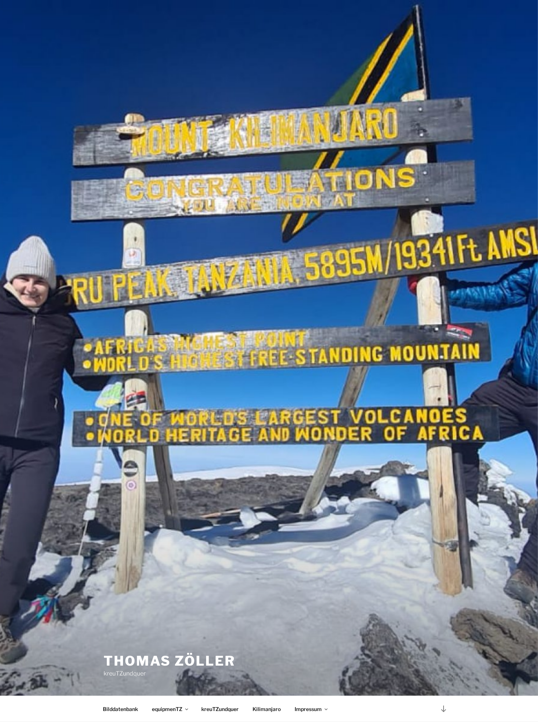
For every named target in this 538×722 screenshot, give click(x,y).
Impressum (308, 709)
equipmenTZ (167, 709)
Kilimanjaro (267, 709)
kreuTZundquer (220, 709)
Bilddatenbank (120, 709)
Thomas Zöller (169, 661)
